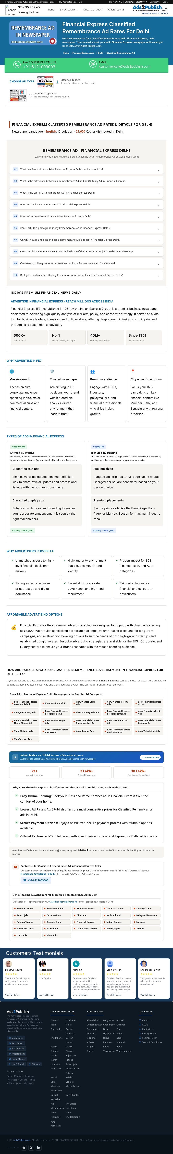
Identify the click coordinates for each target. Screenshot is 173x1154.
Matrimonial (17, 1038)
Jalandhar (91, 1037)
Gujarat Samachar (56, 1097)
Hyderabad (109, 1033)
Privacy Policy (149, 1033)
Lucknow (107, 1042)
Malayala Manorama (56, 1088)
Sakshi (69, 1077)
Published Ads (115, 10)
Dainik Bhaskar (70, 1048)
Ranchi (90, 1050)
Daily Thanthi (72, 1094)
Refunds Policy (149, 1037)
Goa (118, 1029)
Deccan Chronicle (70, 1031)
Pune (119, 1046)
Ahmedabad (93, 1020)
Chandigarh (109, 1024)
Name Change (18, 1059)
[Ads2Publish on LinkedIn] (39, 1148)
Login (165, 2)
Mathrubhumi (73, 1086)
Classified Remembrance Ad (63, 901)
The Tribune (57, 1037)
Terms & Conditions (152, 1042)
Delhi (105, 1029)
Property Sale (18, 1048)
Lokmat (69, 1081)
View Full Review (12, 995)
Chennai (120, 1024)
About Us (147, 1020)
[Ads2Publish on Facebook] (24, 1148)
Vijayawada (109, 1050)
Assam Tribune (54, 1048)
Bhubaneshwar (94, 1024)
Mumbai (120, 1042)
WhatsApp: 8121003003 (136, 2)
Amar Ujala (71, 1064)
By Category (67, 10)
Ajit (52, 1103)
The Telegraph (73, 1116)
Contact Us (155, 2)
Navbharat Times (71, 1110)
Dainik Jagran (54, 1057)
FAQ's (145, 1024)
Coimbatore (93, 1029)
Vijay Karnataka (56, 1123)
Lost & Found (18, 1064)
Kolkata (90, 1042)
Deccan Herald (69, 1040)
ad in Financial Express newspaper (126, 42)
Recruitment (17, 1043)
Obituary (36, 1064)
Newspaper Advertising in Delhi (38, 874)
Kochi (119, 1037)
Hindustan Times (71, 1022)
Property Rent (18, 1053)
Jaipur (106, 1037)
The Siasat (71, 1103)
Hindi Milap (56, 1068)
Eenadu (54, 1077)
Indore (119, 1033)
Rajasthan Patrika (71, 1057)
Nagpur (90, 1046)
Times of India (55, 1022)
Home (51, 10)
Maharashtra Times (57, 1110)
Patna (106, 1046)
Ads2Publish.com (22, 1140)
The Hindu (56, 1029)
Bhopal (119, 1020)
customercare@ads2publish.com (125, 66)
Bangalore (108, 1020)
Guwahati (91, 1033)
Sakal (53, 1081)
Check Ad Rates (92, 10)
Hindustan (56, 1064)
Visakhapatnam (124, 1050)
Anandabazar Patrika (72, 1070)
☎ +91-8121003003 (35, 880)
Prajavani (55, 1116)
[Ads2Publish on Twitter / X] (31, 1148)
